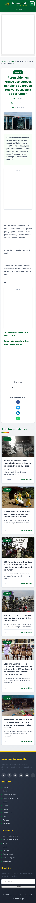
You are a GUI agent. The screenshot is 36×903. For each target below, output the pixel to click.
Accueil (3, 61)
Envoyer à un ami (19, 388)
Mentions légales (9, 858)
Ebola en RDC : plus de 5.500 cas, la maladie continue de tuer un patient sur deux (17, 514)
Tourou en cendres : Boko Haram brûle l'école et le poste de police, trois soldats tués (17, 463)
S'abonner (18, 886)
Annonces (6, 824)
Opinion (5, 805)
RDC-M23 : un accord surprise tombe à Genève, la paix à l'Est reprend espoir (17, 618)
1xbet (5, 843)
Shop (4, 816)
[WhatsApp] (15, 775)
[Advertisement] (18, 34)
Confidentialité (8, 854)
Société (11, 61)
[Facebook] (3, 775)
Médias (5, 809)
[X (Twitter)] (21, 775)
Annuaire (6, 820)
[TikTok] (33, 775)
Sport (5, 791)
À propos (6, 850)
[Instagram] (9, 775)
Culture (5, 802)
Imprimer (19, 382)
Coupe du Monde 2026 (10, 798)
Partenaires (7, 861)
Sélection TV (7, 813)
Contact (5, 847)
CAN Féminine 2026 (9, 795)
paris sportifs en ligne (10, 836)
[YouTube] (27, 775)
